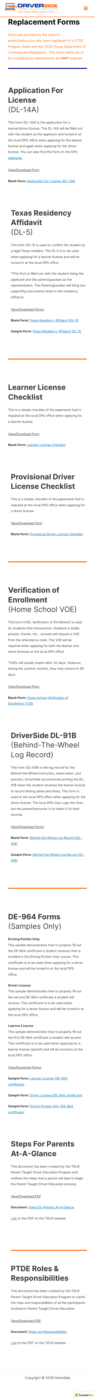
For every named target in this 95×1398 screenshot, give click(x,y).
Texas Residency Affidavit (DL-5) (54, 320)
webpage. (15, 158)
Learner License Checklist (46, 445)
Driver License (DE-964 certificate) (56, 1095)
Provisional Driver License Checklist (56, 534)
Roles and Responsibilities (48, 1332)
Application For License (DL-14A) (51, 181)
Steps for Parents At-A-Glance (51, 1207)
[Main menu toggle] (85, 8)
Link (14, 1218)
